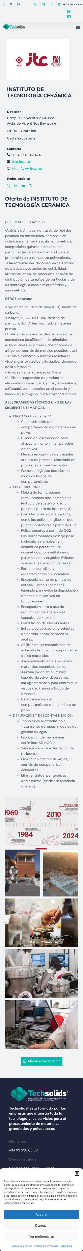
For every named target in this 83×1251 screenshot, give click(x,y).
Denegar (41, 1225)
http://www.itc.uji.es (27, 168)
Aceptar (42, 1214)
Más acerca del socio (44, 1061)
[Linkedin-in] (18, 4)
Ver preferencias (41, 1237)
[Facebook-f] (4, 4)
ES (69, 16)
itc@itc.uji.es (21, 162)
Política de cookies (21, 1245)
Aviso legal (66, 1245)
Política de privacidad (46, 1245)
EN (69, 11)
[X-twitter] (11, 4)
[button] (77, 1173)
